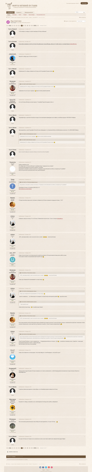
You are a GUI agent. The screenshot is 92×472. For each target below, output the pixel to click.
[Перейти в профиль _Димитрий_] (12, 58)
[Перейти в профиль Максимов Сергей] (12, 407)
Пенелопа (13, 162)
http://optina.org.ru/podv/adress (25, 188)
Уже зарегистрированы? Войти (72, 3)
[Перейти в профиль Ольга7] (12, 357)
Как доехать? (27, 22)
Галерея (24, 14)
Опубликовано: (25, 29)
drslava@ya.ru (60, 218)
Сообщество (10, 12)
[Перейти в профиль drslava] (12, 223)
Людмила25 (12, 368)
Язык (43, 469)
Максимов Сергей (12, 400)
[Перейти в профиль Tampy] (12, 186)
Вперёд (35, 25)
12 (31, 25)
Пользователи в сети (41, 14)
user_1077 (12, 253)
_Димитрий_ (12, 54)
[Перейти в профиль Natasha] (12, 204)
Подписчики (80, 21)
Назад (10, 25)
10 (27, 25)
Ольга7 (12, 350)
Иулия (15, 22)
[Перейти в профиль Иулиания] (12, 88)
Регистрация (84, 3)
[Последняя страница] (38, 25)
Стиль (47, 469)
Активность (18, 12)
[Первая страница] (7, 25)
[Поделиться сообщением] (84, 29)
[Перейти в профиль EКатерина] (12, 426)
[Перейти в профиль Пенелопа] (12, 169)
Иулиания (12, 81)
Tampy (12, 179)
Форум (8, 14)
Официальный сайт (29, 12)
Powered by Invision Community (46, 471)
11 (29, 25)
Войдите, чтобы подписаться (70, 21)
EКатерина (12, 419)
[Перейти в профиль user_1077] (12, 259)
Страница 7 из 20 (43, 25)
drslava (13, 216)
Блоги (20, 14)
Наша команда (31, 14)
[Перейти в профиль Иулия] (8, 22)
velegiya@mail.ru (73, 43)
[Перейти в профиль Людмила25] (12, 375)
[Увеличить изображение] (53, 71)
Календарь (14, 14)
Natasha (12, 198)
